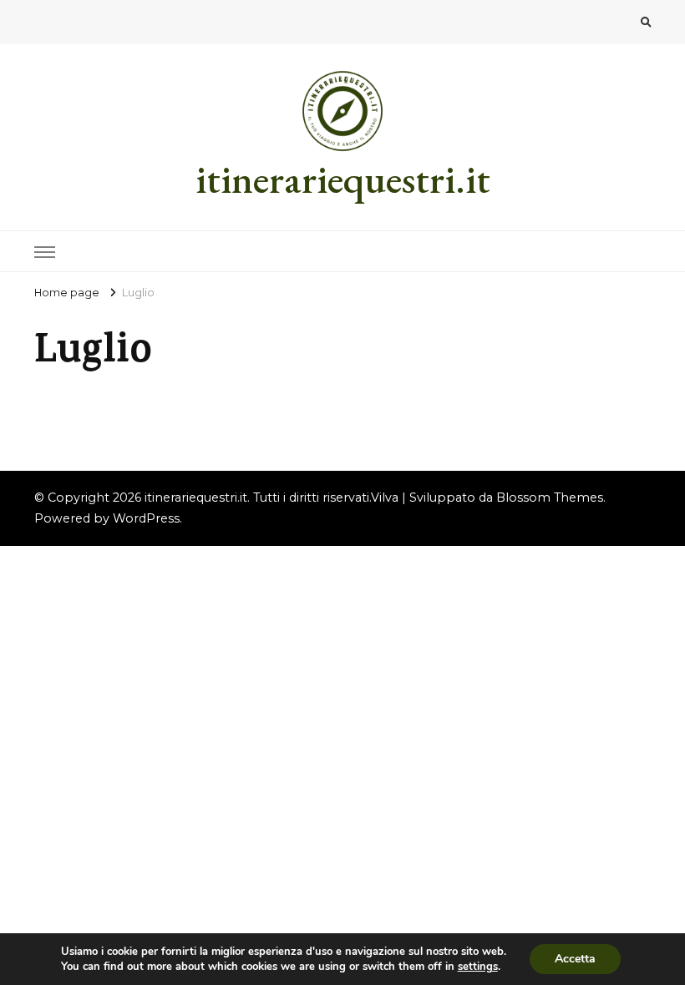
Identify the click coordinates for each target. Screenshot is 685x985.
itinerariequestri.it (342, 179)
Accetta (575, 959)
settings (478, 966)
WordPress (146, 518)
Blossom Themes (549, 497)
